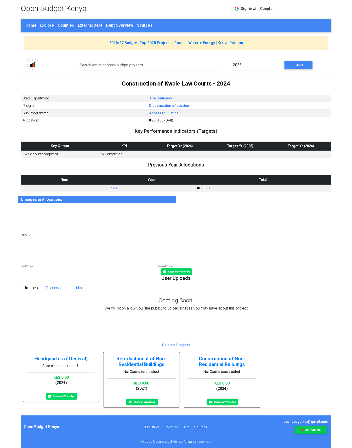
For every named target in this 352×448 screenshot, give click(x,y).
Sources (144, 25)
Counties (66, 25)
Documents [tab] (55, 288)
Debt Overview (119, 25)
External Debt (90, 25)
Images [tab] (31, 288)
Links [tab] (78, 288)
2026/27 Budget (123, 42)
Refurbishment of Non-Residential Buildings (141, 361)
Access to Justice (164, 113)
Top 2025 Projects (156, 42)
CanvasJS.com (165, 266)
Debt (186, 427)
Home (31, 25)
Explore (47, 25)
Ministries (152, 427)
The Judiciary (160, 98)
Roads (180, 42)
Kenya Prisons (230, 42)
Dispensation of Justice (169, 106)
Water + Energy (201, 42)
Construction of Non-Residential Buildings (222, 361)
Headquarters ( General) (61, 359)
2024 (114, 188)
